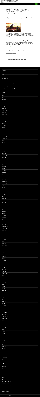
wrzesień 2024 (4, 138)
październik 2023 (5, 159)
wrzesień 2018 (4, 273)
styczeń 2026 (4, 108)
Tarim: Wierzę (10, 62)
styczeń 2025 (4, 131)
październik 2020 (5, 226)
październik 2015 (5, 338)
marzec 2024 (4, 149)
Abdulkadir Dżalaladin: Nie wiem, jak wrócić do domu (11, 83)
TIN (2, 379)
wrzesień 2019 (4, 250)
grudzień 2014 (4, 357)
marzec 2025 (4, 127)
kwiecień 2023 (4, 170)
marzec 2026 (4, 104)
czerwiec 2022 (4, 189)
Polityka (14, 53)
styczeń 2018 (4, 288)
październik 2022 (5, 181)
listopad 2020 (4, 224)
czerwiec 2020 (4, 234)
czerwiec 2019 (4, 256)
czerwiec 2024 (4, 144)
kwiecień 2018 (4, 282)
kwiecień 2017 (4, 305)
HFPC (11, 8)
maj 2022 (3, 190)
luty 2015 (3, 353)
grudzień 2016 (4, 312)
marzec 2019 (4, 262)
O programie (4, 70)
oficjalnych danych (12, 46)
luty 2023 (3, 174)
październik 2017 (5, 293)
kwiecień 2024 (4, 147)
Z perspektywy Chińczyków (6, 381)
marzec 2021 (4, 217)
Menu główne (39, 4)
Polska (3, 371)
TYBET (3, 4)
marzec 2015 (4, 352)
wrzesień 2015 (4, 340)
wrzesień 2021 (4, 205)
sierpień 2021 (4, 207)
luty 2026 (3, 106)
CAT (2, 368)
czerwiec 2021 (4, 211)
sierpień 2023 (4, 162)
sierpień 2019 (4, 252)
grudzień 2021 (4, 200)
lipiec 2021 (3, 209)
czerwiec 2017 (4, 301)
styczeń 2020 (4, 243)
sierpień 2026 (4, 95)
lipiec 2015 (3, 344)
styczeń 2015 (4, 355)
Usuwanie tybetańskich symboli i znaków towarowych (11, 88)
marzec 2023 (4, 172)
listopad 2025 (4, 112)
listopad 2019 (4, 247)
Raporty (3, 373)
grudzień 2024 (4, 132)
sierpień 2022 (4, 185)
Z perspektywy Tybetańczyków (7, 385)
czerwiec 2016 (4, 323)
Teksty (3, 377)
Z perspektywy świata (5, 383)
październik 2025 (5, 114)
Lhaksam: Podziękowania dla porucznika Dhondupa (10, 86)
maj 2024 (3, 146)
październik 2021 (5, 204)
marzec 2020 (4, 239)
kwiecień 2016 (4, 327)
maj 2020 (3, 235)
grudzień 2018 (4, 267)
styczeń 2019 (4, 265)
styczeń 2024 (4, 153)
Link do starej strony (5, 391)
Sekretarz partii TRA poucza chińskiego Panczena (10, 81)
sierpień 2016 (4, 320)
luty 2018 (3, 286)
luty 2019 (3, 264)
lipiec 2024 (3, 142)
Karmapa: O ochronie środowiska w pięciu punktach (17, 59)
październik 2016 (5, 316)
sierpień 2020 (4, 230)
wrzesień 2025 (4, 116)
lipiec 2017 (3, 299)
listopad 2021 (4, 202)
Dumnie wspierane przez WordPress (7, 395)
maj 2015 (3, 348)
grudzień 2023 (4, 155)
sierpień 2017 (4, 297)
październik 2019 (5, 249)
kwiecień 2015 (4, 350)
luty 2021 (3, 219)
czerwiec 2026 (4, 99)
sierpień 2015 (4, 342)
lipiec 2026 (3, 97)
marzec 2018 (4, 284)
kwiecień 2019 (4, 260)
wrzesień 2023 (4, 161)
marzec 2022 (4, 194)
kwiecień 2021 (4, 215)
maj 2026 (3, 101)
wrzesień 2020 (4, 228)
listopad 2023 (4, 157)
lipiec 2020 (3, 232)
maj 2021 (3, 213)
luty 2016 (3, 331)
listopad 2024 (4, 134)
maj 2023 (3, 168)
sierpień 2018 (4, 275)
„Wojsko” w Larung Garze (6, 84)
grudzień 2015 (4, 335)
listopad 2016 (4, 314)
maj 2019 (3, 258)
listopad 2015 (4, 337)
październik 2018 (5, 271)
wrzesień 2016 (4, 318)
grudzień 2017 (4, 290)
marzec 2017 (4, 307)
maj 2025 (3, 123)
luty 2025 (3, 129)
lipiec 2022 (3, 187)
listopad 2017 (4, 292)
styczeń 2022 (4, 198)
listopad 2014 (4, 359)
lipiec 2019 (3, 254)
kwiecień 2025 (4, 125)
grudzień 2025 (4, 110)
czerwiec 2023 (4, 166)
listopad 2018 (4, 269)
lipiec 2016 (3, 322)
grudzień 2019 (4, 245)
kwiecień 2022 (4, 192)
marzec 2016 (4, 329)
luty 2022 (3, 196)
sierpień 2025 (4, 117)
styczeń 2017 (4, 310)
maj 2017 (3, 303)
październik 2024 (5, 136)
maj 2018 (3, 280)
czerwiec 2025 (4, 121)
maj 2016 (3, 325)
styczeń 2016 (4, 333)
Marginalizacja (9, 53)
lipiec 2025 (3, 119)
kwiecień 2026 (4, 102)
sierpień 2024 (4, 140)
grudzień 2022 (4, 177)
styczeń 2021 (4, 220)
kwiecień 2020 (4, 237)
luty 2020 (3, 241)
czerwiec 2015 (4, 346)
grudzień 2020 (4, 222)
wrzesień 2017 (4, 295)
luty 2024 (3, 151)
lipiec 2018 (3, 277)
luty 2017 (3, 308)
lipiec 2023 (3, 164)
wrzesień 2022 (4, 183)
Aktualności (8, 8)
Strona (3, 375)
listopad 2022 (4, 179)
